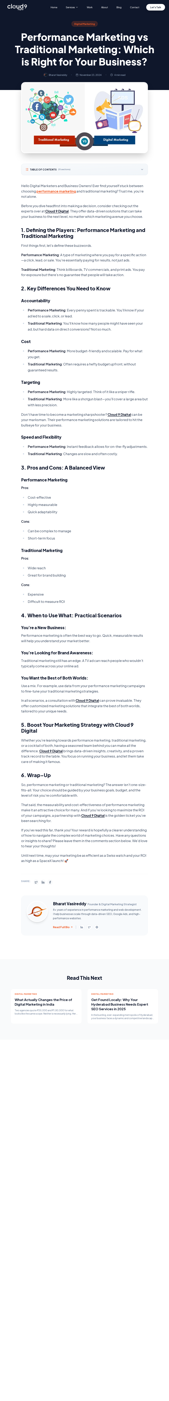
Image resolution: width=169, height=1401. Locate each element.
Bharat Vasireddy (58, 74)
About (104, 7)
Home (54, 7)
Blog (119, 7)
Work (90, 7)
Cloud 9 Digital (57, 211)
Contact (134, 7)
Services (70, 7)
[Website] (97, 927)
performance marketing (56, 191)
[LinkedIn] (81, 927)
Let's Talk (155, 7)
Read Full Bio (61, 927)
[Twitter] (89, 927)
